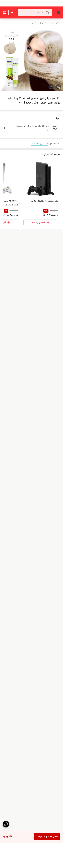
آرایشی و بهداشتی (39, 22)
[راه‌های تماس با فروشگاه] (6, 824)
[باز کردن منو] (57, 12)
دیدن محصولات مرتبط (47, 836)
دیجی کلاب (56, 22)
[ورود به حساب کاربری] (13, 12)
